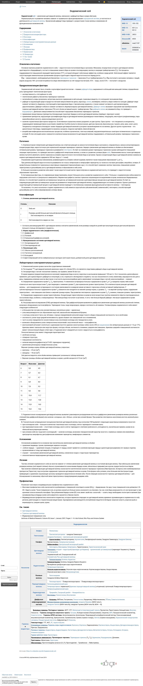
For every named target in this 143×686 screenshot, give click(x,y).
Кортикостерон (104, 625)
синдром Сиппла (53, 604)
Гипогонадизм (54, 575)
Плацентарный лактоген (47, 620)
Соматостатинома (118, 599)
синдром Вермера (85, 602)
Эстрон (109, 630)
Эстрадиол (117, 630)
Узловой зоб (51, 557)
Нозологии (25, 568)
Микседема (62, 547)
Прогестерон (52, 635)
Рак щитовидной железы (66, 557)
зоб (34, 16)
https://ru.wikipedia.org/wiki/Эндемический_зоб (41, 651)
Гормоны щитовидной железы (33, 513)
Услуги (43, 2)
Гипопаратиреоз (55, 581)
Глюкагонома (61, 595)
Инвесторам (18, 675)
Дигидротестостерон (84, 630)
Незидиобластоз (78, 592)
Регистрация (136, 2)
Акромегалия (79, 539)
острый (58, 549)
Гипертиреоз (71, 547)
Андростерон (50, 630)
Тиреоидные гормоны (78, 637)
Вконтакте (27, 675)
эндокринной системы (91, 18)
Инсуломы (51, 595)
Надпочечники (38, 566)
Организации (30, 2)
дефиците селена (99, 109)
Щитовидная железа (29, 511)
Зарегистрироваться (9, 584)
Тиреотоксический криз (97, 547)
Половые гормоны (38, 630)
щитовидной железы (37, 21)
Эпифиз (39, 531)
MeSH (124, 49)
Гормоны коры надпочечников (59, 625)
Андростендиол (61, 630)
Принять (33, 682)
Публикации (56, 2)
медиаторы (25, 629)
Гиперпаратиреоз (53, 586)
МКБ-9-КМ (126, 34)
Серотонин (54, 640)
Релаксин (71, 620)
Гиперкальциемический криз (57, 589)
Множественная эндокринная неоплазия (62, 602)
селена (88, 102)
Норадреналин (106, 637)
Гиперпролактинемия (67, 542)
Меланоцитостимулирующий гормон (86, 610)
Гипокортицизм (55, 559)
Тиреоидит (51, 549)
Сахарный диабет (64, 592)
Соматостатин (36, 615)
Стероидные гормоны (39, 625)
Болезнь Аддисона (68, 559)
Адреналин (96, 637)
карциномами (104, 325)
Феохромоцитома (72, 572)
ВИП (110, 613)
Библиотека (70, 2)
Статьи (24, 6)
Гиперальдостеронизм (55, 567)
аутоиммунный (106, 549)
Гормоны (25, 624)
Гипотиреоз (53, 547)
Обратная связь (7, 675)
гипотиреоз (68, 150)
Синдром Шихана (124, 539)
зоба (108, 152)
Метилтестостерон (100, 630)
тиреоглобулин (58, 623)
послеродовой (52, 552)
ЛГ (52, 623)
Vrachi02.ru (6, 2)
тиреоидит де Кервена (80, 549)
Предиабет (53, 592)
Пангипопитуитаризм (57, 534)
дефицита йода (87, 89)
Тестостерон (72, 630)
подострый (67, 549)
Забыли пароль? (13, 580)
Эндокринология (80, 524)
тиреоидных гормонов (68, 78)
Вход (128, 2)
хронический (95, 549)
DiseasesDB (126, 39)
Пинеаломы (53, 531)
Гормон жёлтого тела (39, 635)
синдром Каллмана (54, 537)
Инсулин (133, 610)
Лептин (96, 618)
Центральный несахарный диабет (75, 537)
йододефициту (27, 112)
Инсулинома (71, 595)
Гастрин (73, 613)
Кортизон (82, 625)
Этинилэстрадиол (37, 632)
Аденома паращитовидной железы (82, 586)
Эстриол (125, 630)
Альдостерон (115, 625)
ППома (108, 599)
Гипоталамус (39, 536)
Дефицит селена (99, 107)
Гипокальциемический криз (57, 584)
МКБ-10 (125, 23)
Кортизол (75, 625)
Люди (18, 2)
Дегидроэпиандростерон (129, 625)
